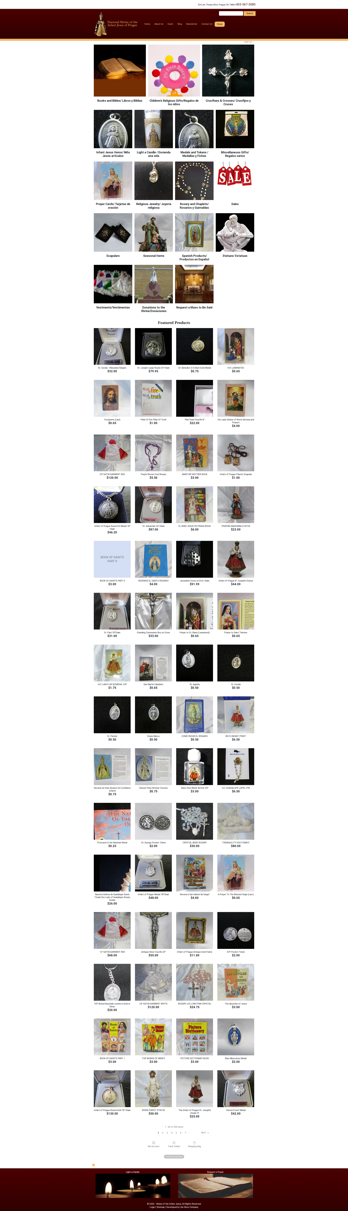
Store (219, 24)
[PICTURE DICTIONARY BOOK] (194, 1036)
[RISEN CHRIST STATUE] (153, 1088)
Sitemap (161, 1207)
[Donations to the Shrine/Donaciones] (153, 284)
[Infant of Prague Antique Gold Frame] (194, 930)
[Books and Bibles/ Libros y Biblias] (120, 71)
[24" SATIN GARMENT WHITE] (153, 982)
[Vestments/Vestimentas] (113, 284)
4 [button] (171, 1132)
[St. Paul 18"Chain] (112, 611)
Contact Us (207, 24)
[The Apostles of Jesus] (235, 982)
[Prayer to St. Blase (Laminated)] (194, 611)
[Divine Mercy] (153, 714)
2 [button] (162, 1132)
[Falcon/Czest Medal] (235, 1088)
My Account (153, 1146)
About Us (158, 24)
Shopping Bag (194, 1146)
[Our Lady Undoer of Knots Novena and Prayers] (235, 398)
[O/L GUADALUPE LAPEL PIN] (235, 766)
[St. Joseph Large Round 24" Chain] (153, 346)
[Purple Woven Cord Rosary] (153, 453)
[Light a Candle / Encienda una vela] (153, 129)
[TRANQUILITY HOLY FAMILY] (235, 821)
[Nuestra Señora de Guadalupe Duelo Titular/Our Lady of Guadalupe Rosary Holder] (112, 873)
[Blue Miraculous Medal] (235, 1036)
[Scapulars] (113, 232)
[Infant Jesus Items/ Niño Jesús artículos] (113, 129)
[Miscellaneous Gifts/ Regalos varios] (235, 129)
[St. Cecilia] (235, 663)
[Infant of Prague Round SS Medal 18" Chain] (112, 504)
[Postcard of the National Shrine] (112, 821)
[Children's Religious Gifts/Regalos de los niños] (174, 71)
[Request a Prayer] (215, 1185)
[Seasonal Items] (153, 232)
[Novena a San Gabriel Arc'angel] (194, 873)
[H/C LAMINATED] (235, 346)
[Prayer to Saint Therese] (235, 611)
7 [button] (185, 1132)
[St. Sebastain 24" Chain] (153, 504)
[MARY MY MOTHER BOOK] (194, 453)
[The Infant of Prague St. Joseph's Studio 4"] (194, 1088)
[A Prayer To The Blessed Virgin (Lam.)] (235, 873)
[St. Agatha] (194, 663)
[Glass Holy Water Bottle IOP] (194, 766)
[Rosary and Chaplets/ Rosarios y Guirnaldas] (194, 181)
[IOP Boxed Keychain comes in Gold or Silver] (112, 982)
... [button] (189, 1132)
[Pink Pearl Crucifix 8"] (194, 398)
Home (147, 24)
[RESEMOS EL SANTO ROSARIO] (153, 559)
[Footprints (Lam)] (112, 398)
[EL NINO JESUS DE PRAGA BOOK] (194, 504)
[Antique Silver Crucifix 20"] (153, 930)
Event (170, 24)
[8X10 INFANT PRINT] (235, 714)
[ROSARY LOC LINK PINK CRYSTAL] (194, 982)
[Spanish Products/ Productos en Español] (194, 232)
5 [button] (176, 1132)
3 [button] (167, 1132)
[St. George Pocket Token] (153, 821)
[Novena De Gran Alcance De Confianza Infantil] (112, 766)
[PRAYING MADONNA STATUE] (235, 504)
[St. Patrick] (112, 714)
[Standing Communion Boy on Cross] (153, 611)
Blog (180, 24)
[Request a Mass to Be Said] (194, 284)
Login (152, 1207)
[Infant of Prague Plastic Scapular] (235, 453)
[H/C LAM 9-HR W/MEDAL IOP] (112, 663)
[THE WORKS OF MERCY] (153, 1036)
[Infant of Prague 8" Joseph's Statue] (235, 559)
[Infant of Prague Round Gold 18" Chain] (112, 1088)
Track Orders (174, 1146)
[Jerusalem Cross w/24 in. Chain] (194, 559)
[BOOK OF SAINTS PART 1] (112, 1036)
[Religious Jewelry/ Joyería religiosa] (153, 181)
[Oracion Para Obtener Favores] (153, 766)
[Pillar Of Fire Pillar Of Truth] (153, 398)
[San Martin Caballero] (153, 663)
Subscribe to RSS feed (93, 1165)
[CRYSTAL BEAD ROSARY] (194, 821)
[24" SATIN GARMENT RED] (112, 453)
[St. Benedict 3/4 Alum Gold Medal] (194, 346)
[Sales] (235, 181)
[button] (205, 1132)
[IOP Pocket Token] (235, 930)
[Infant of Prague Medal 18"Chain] (153, 873)
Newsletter (191, 24)
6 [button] (180, 1132)
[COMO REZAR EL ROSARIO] (194, 714)
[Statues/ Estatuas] (235, 232)
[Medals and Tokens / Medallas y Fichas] (194, 129)
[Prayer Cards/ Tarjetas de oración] (113, 181)
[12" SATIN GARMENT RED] (112, 930)
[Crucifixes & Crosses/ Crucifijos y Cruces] (228, 71)
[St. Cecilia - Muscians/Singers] (112, 346)
